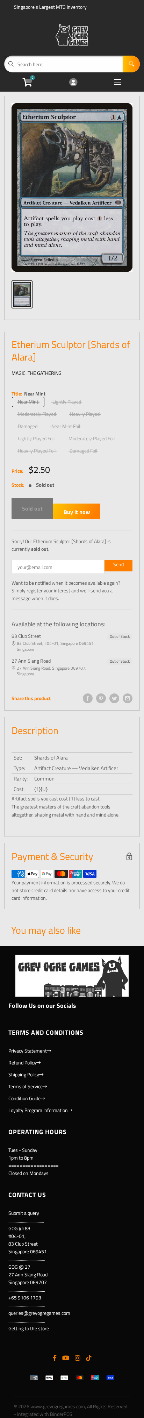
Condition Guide (24, 1098)
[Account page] (73, 82)
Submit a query (23, 1213)
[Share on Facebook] (88, 698)
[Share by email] (127, 698)
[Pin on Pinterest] (101, 698)
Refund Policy (22, 1062)
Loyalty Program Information (38, 1110)
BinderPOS (61, 1414)
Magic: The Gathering (37, 373)
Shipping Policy (23, 1074)
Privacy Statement (27, 1050)
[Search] (131, 64)
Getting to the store (28, 1328)
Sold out (32, 508)
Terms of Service (25, 1086)
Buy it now (77, 512)
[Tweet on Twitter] (114, 698)
